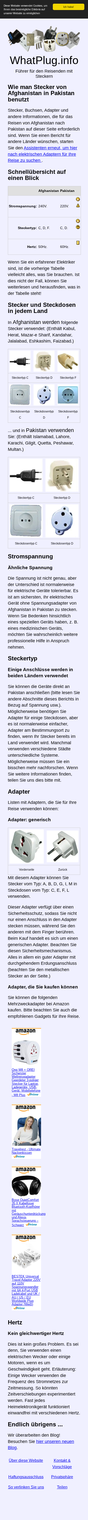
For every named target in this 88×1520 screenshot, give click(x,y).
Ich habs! (68, 7)
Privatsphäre (62, 1477)
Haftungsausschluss (26, 1477)
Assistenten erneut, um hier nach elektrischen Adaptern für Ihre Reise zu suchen (42, 154)
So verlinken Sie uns (26, 1487)
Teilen (62, 1487)
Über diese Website (26, 1460)
